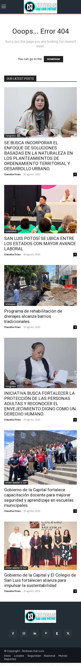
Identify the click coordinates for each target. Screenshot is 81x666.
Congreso (10, 135)
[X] (68, 633)
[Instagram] (24, 633)
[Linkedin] (35, 633)
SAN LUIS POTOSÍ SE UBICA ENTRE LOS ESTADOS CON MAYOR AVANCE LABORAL (40, 243)
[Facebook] (13, 633)
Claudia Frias (12, 174)
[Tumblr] (57, 633)
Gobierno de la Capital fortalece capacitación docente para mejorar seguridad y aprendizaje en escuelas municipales (39, 497)
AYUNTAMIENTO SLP (16, 482)
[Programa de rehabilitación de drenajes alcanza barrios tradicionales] (40, 285)
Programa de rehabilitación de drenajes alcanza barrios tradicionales (33, 316)
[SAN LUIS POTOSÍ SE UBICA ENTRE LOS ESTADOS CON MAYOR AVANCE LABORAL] (40, 209)
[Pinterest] (46, 633)
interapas (10, 304)
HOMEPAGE (53, 59)
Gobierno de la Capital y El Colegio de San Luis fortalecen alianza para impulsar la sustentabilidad (40, 580)
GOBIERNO (11, 231)
